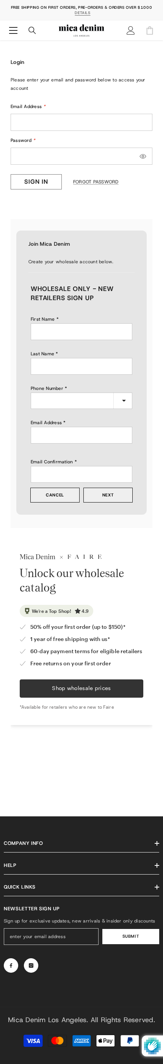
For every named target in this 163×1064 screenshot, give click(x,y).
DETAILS (82, 12)
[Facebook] (11, 965)
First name (43, 319)
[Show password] (142, 156)
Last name (42, 354)
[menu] (13, 30)
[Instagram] (31, 965)
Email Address (28, 106)
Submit (130, 936)
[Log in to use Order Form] (150, 30)
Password (23, 140)
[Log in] (131, 30)
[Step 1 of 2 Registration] (81, 271)
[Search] (32, 30)
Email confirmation (52, 462)
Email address (46, 423)
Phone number (47, 388)
